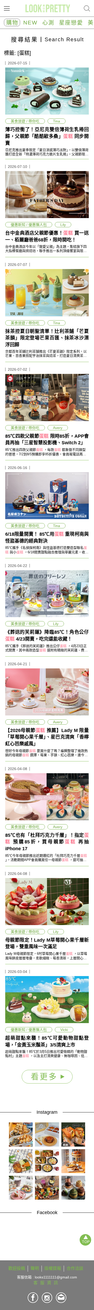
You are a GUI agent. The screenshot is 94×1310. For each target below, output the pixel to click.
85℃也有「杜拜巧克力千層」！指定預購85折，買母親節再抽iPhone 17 (47, 842)
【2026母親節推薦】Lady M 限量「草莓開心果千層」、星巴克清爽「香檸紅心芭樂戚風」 (47, 737)
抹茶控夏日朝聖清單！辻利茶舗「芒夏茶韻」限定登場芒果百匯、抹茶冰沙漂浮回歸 (47, 338)
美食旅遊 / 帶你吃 (25, 121)
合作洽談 (75, 1268)
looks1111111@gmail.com (56, 1277)
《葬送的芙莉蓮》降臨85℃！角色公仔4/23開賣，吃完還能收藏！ (47, 636)
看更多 (46, 1076)
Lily (63, 224)
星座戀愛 (71, 22)
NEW (30, 22)
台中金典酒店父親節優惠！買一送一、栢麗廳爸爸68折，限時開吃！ (47, 236)
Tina (56, 121)
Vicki (64, 1030)
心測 (48, 22)
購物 (12, 22)
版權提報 (52, 1268)
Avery (57, 428)
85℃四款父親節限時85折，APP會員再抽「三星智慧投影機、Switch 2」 (47, 440)
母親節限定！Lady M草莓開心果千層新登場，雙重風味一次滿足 (47, 943)
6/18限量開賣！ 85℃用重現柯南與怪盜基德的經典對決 (47, 538)
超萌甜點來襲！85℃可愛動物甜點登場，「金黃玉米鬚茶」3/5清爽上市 (47, 1041)
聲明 (35, 1268)
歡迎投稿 (16, 1268)
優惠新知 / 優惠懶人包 (29, 225)
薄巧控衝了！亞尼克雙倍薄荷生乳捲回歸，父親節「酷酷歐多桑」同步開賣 (47, 136)
